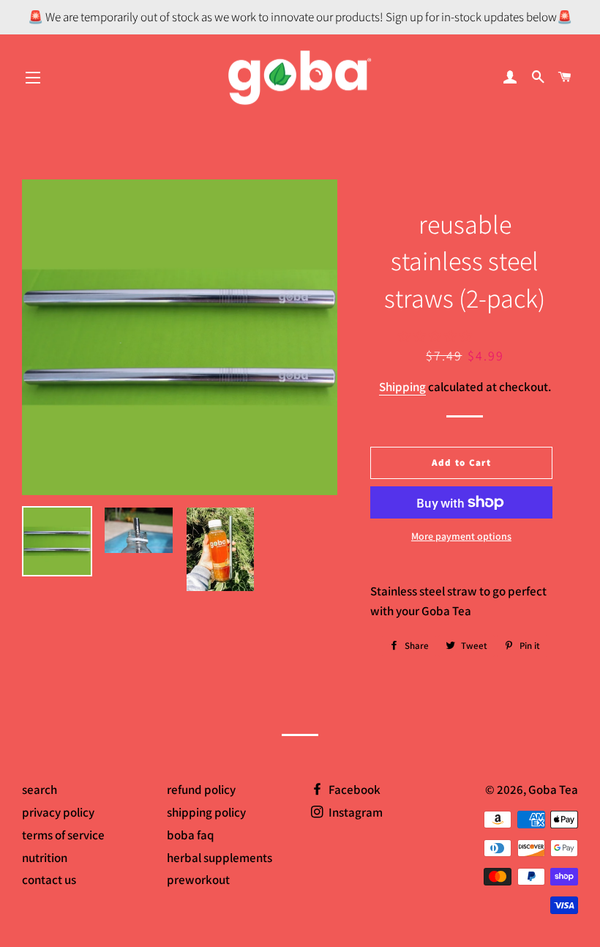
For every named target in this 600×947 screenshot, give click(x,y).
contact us (49, 880)
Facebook (353, 789)
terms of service (63, 835)
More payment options (461, 536)
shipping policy (206, 812)
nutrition (44, 858)
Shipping (402, 387)
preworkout (198, 880)
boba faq (190, 835)
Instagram (354, 812)
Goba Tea (553, 789)
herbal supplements (219, 858)
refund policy (201, 789)
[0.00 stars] (436, 336)
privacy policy (58, 812)
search (39, 789)
